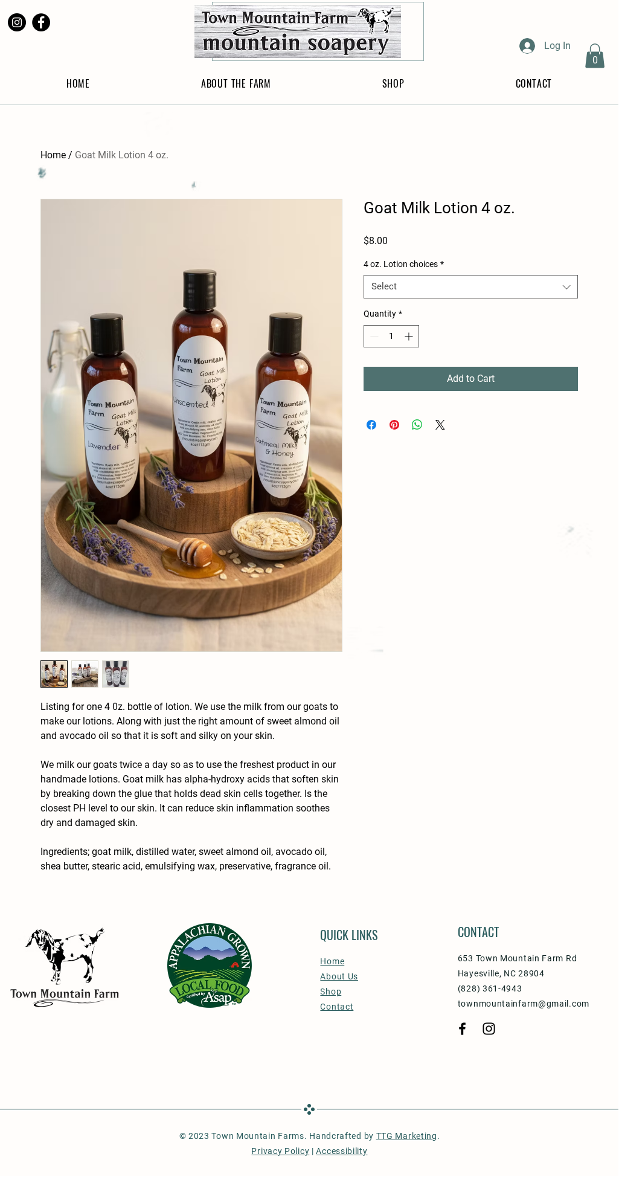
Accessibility (341, 1151)
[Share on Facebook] (371, 425)
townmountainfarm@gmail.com (523, 1003)
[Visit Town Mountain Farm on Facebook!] (41, 22)
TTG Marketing (406, 1136)
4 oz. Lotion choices (404, 264)
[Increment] (409, 336)
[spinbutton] (391, 336)
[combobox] (471, 286)
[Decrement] (372, 336)
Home (53, 155)
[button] (595, 56)
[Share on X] (440, 425)
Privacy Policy (280, 1151)
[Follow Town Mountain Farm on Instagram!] (17, 22)
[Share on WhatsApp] (417, 425)
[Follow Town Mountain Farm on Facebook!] (462, 1029)
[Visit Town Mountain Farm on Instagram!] (489, 1029)
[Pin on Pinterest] (394, 425)
